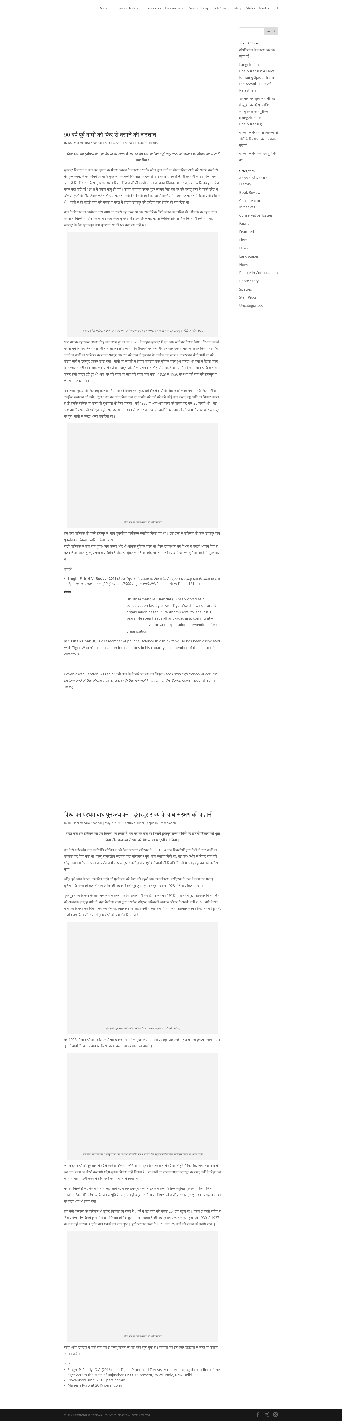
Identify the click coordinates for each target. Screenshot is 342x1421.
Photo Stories (220, 8)
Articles (250, 8)
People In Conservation (160, 823)
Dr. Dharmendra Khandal (85, 143)
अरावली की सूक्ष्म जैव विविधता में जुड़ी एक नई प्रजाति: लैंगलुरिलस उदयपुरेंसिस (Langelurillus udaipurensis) (257, 111)
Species (104, 8)
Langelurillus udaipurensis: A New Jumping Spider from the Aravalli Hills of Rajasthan (256, 77)
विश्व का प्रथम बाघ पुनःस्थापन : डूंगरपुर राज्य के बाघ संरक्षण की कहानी (138, 814)
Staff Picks (247, 297)
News (244, 264)
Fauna (244, 223)
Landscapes (154, 8)
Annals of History (198, 8)
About (262, 8)
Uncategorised (251, 305)
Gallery (237, 8)
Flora (243, 239)
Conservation (172, 8)
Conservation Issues (256, 215)
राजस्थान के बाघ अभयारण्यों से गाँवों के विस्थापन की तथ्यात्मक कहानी (258, 139)
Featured (130, 823)
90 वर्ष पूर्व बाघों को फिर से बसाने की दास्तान (110, 134)
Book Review (249, 192)
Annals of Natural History (141, 143)
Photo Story (249, 280)
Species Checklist (128, 8)
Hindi (140, 823)
